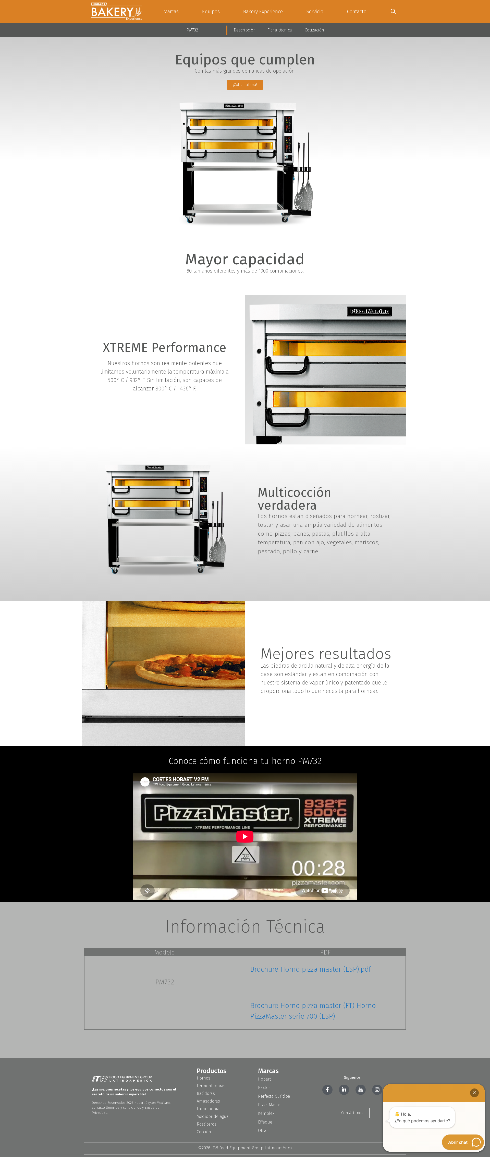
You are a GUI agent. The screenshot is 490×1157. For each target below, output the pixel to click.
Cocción (204, 1131)
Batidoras (206, 1093)
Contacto (356, 11)
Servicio (314, 11)
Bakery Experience (263, 11)
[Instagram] (377, 1090)
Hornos (203, 1078)
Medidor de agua (213, 1116)
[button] (474, 1092)
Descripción (245, 30)
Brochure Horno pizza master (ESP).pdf (310, 969)
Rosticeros (206, 1124)
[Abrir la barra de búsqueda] (393, 11)
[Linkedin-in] (344, 1090)
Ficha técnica (279, 30)
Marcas (171, 11)
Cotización (314, 30)
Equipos (211, 11)
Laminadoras (209, 1108)
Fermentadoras (211, 1085)
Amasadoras (208, 1101)
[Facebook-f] (327, 1090)
